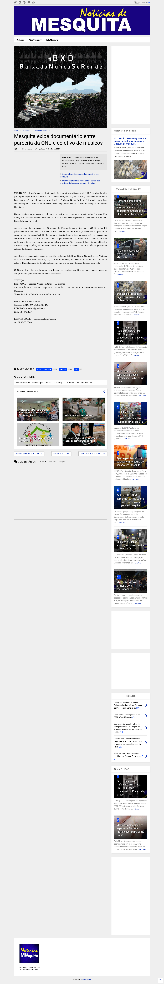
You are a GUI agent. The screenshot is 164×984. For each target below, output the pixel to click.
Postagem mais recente (29, 454)
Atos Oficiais (34, 40)
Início (21, 40)
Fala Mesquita (52, 40)
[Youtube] (29, 2)
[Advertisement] (33, 170)
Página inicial (61, 454)
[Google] (24, 2)
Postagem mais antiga (92, 454)
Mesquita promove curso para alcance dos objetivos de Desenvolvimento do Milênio (80, 182)
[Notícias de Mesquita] (82, 34)
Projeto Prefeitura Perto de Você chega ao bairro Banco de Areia (80, 439)
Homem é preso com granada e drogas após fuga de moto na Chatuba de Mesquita (130, 141)
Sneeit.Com (87, 979)
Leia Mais (121, 231)
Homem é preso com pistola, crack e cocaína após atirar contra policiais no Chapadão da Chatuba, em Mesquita (131, 207)
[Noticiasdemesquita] (38, 2)
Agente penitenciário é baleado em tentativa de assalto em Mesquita (130, 462)
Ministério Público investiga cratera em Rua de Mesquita (131, 545)
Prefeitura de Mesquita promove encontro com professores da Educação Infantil (35, 413)
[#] (15, 2)
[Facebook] (20, 2)
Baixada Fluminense (43, 131)
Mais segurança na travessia (78, 415)
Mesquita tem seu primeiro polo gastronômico (127, 586)
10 (118, 577)
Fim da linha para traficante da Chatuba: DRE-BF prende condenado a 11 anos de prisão (130, 334)
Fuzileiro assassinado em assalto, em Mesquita (129, 254)
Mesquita (26, 131)
